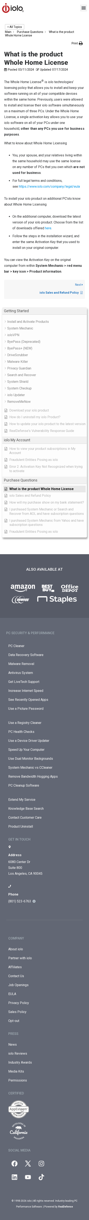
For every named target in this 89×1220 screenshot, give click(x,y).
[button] (83, 8)
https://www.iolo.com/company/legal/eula (49, 186)
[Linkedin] (14, 1177)
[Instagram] (41, 1163)
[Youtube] (28, 1177)
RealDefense (65, 1206)
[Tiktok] (41, 1177)
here (48, 228)
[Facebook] (14, 1163)
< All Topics (14, 27)
